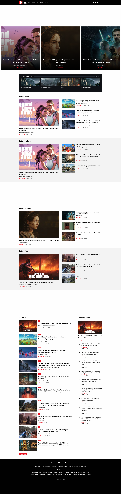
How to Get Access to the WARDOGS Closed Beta (89, 275)
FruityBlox (74, 474)
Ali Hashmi (60, 67)
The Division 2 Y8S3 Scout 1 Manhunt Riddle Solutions (36, 282)
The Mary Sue (59, 474)
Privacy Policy (82, 466)
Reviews (41, 2)
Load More (23, 454)
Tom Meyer (22, 286)
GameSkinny (42, 474)
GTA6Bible (88, 474)
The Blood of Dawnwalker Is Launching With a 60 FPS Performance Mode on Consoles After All (91, 419)
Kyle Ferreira (20, 67)
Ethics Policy (54, 466)
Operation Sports (50, 474)
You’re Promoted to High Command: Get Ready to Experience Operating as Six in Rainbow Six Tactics (89, 122)
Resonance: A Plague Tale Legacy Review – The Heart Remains (39, 240)
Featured (33, 2)
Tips (37, 2)
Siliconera (67, 472)
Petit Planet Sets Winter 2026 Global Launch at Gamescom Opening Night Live (91, 362)
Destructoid (86, 472)
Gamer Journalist (34, 474)
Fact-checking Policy (63, 466)
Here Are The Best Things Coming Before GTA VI (88, 165)
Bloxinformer (81, 474)
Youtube (68, 463)
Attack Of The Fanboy (58, 472)
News (29, 2)
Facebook (54, 463)
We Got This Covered (76, 472)
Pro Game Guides (36, 472)
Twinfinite (44, 472)
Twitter (62, 463)
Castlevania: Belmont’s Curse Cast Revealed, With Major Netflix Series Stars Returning (92, 408)
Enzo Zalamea (79, 105)
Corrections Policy (45, 466)
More (46, 3)
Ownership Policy (73, 466)
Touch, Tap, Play (67, 474)
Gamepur (50, 472)
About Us (46, 1)
